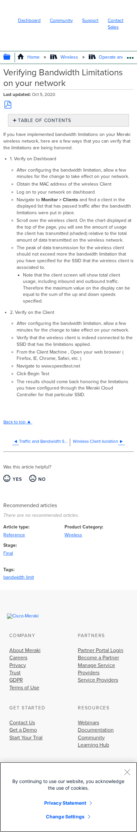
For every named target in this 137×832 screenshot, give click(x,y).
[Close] (127, 772)
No (42, 479)
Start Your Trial (26, 737)
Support (90, 20)
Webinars (88, 722)
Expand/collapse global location (130, 55)
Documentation (96, 730)
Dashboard (29, 20)
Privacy (17, 665)
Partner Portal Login (100, 650)
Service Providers (98, 680)
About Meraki (25, 650)
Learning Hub (93, 745)
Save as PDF (7, 105)
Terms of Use (24, 687)
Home (33, 57)
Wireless (69, 57)
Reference (14, 535)
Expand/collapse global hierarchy (11, 57)
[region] (68, 797)
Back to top (14, 422)
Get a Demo (23, 730)
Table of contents (44, 120)
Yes (17, 479)
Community (61, 20)
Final (8, 553)
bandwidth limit (18, 577)
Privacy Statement (65, 803)
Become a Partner (98, 657)
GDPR (16, 680)
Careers (18, 657)
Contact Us (22, 722)
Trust (15, 672)
